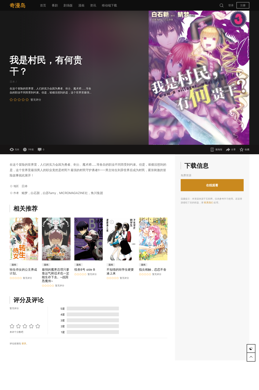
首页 (43, 5)
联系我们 (208, 202)
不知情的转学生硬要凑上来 (120, 271)
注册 (243, 5)
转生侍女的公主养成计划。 (23, 271)
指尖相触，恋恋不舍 (152, 269)
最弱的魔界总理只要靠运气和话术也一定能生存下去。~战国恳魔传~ (55, 275)
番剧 (55, 5)
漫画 (81, 5)
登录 (231, 5)
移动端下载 (109, 5)
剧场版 (68, 5)
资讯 (93, 5)
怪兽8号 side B (84, 269)
